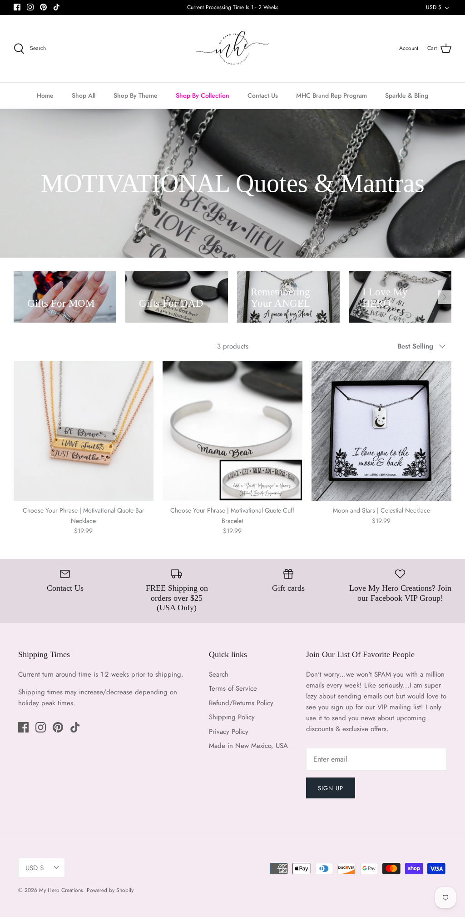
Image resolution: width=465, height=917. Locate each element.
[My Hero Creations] (232, 49)
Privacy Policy (228, 732)
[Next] (444, 297)
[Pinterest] (43, 7)
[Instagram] (30, 7)
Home (45, 95)
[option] (65, 297)
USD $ (433, 7)
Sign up (330, 788)
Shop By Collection (202, 95)
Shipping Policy (232, 717)
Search (218, 674)
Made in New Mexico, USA (248, 746)
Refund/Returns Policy (241, 703)
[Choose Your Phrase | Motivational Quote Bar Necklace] (83, 431)
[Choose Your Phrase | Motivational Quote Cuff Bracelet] (232, 431)
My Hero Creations (61, 890)
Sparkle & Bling (406, 95)
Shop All (83, 95)
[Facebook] (17, 7)
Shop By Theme (136, 95)
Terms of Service (233, 688)
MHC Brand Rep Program (331, 95)
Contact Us (262, 95)
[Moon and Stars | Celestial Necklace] (381, 431)
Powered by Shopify (110, 890)
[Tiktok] (56, 7)
